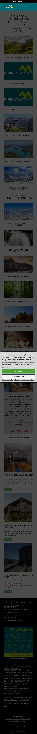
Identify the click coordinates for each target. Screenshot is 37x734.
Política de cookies (7, 380)
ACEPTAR (18, 371)
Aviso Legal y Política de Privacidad (24, 380)
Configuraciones (18, 376)
